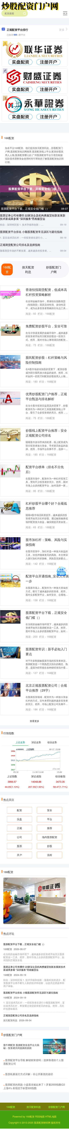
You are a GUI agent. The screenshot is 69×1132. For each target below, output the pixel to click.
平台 (49, 819)
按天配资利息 (34, 1107)
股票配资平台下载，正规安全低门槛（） (25, 209)
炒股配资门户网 (56, 1107)
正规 (19, 828)
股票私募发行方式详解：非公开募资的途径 (29, 1074)
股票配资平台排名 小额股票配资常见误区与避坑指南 (31, 232)
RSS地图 (40, 1116)
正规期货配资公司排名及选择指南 (20, 245)
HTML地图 (50, 1116)
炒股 (49, 846)
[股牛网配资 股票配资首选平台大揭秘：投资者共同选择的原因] (54, 1046)
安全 (49, 810)
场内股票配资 (49, 837)
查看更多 (34, 721)
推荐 (49, 828)
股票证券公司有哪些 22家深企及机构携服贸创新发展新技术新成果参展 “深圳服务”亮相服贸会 (32, 217)
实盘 (19, 819)
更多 (61, 30)
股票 (19, 846)
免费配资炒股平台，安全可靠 (46, 326)
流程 (49, 855)
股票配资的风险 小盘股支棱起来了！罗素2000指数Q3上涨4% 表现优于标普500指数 (34, 1086)
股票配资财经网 (42, 1122)
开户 (19, 855)
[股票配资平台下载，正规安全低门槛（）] (34, 188)
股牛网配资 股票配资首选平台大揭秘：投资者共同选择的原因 (21, 1046)
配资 (19, 810)
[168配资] (30, 5)
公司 (19, 837)
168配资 (10, 1107)
